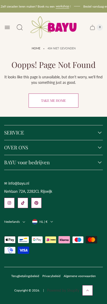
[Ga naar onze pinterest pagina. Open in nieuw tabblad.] (36, 203)
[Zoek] (19, 27)
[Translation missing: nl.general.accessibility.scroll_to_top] (87, 290)
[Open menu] (7, 27)
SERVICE (14, 133)
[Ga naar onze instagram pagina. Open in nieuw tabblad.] (9, 203)
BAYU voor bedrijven (27, 162)
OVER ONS (16, 147)
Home (36, 48)
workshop (61, 6)
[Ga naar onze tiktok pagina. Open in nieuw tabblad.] (23, 203)
